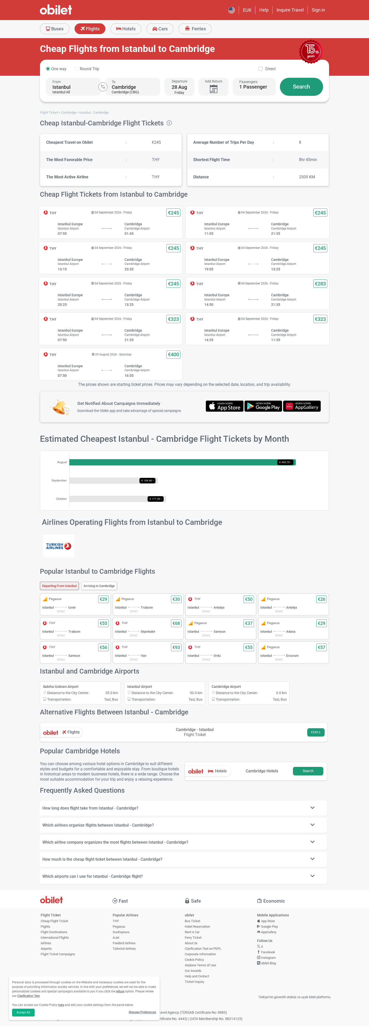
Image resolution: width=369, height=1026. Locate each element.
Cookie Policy (194, 960)
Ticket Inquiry (194, 982)
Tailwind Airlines (124, 948)
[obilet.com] (68, 14)
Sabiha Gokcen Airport (61, 687)
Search (301, 87)
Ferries (198, 28)
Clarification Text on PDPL (203, 948)
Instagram (268, 958)
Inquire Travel (290, 10)
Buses (57, 28)
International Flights (55, 937)
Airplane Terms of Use (200, 965)
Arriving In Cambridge (99, 586)
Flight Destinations (54, 932)
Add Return (213, 81)
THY (116, 921)
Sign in (318, 10)
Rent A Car (192, 932)
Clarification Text (28, 996)
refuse (120, 991)
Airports (46, 948)
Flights (92, 28)
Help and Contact (197, 976)
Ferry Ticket (193, 937)
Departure (179, 81)
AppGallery (268, 932)
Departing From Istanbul (59, 586)
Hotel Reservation (197, 926)
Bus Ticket (192, 921)
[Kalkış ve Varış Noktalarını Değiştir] (102, 86)
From (56, 82)
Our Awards (193, 971)
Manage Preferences (142, 1012)
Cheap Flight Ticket (54, 921)
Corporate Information (200, 954)
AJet (116, 937)
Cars (162, 28)
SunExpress (121, 932)
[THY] (58, 546)
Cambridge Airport (226, 687)
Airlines (46, 943)
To (113, 82)
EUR (247, 10)
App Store (267, 921)
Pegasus (119, 926)
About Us (191, 943)
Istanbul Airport (139, 687)
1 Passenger (253, 87)
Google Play (269, 926)
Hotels (128, 28)
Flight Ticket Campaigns (58, 954)
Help (264, 10)
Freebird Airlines (124, 943)
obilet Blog (268, 963)
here (61, 1005)
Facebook (267, 952)
